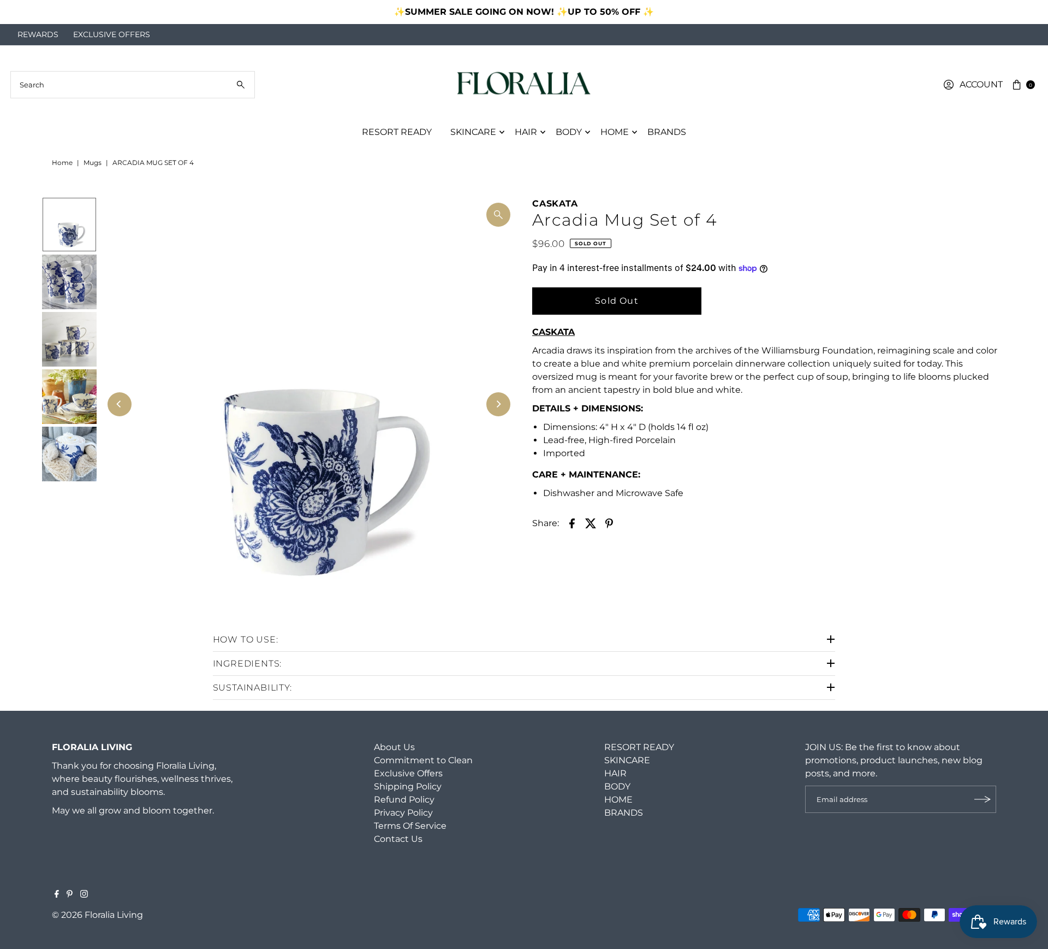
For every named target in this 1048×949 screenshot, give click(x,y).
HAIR (526, 132)
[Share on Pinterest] (609, 523)
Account (981, 84)
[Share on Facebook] (572, 523)
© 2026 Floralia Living (97, 915)
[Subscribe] (982, 799)
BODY (569, 132)
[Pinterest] (70, 895)
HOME (614, 132)
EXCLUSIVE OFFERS (111, 34)
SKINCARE (473, 132)
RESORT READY (397, 132)
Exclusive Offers (408, 773)
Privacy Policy (403, 812)
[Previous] (19, 12)
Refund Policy (404, 799)
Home (62, 162)
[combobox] (132, 84)
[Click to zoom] (498, 215)
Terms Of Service (410, 826)
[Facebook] (57, 895)
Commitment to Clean (423, 760)
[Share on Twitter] (590, 523)
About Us (394, 747)
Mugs (93, 162)
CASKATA (555, 203)
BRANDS (666, 132)
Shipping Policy (408, 786)
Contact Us (398, 839)
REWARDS (37, 34)
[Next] (1029, 12)
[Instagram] (84, 895)
